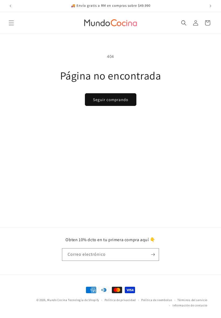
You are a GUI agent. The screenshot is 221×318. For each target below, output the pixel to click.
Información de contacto (190, 305)
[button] (11, 23)
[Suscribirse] (153, 254)
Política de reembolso (156, 300)
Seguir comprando (110, 99)
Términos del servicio (192, 300)
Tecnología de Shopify (83, 300)
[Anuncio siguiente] (210, 6)
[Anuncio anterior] (10, 6)
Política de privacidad (120, 300)
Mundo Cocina (57, 300)
